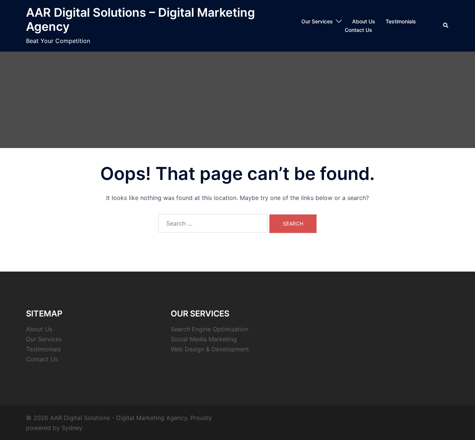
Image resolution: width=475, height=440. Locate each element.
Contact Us (358, 30)
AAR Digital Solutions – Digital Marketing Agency (140, 19)
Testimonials (401, 21)
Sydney (72, 427)
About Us (363, 21)
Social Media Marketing (204, 339)
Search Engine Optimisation (209, 329)
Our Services (317, 21)
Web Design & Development (210, 349)
